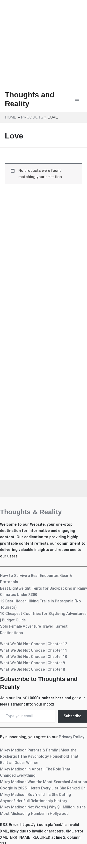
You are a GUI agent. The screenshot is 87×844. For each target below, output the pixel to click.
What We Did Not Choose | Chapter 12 (33, 644)
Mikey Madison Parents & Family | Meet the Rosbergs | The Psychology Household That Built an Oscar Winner (39, 756)
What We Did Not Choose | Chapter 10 (33, 656)
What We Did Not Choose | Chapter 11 (33, 650)
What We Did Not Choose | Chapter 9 (32, 663)
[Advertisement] (43, 43)
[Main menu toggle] (77, 99)
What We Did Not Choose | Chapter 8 (32, 669)
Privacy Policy (71, 737)
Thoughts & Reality (31, 512)
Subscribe (72, 716)
